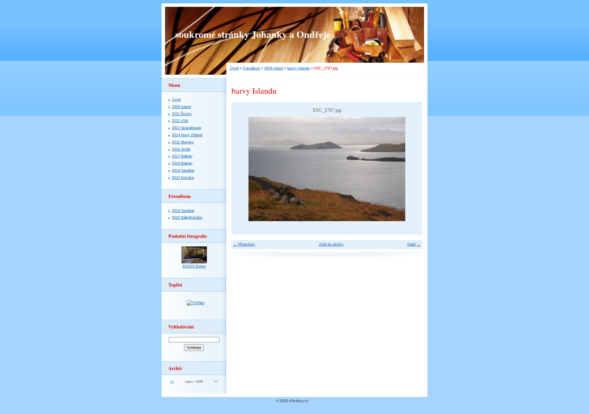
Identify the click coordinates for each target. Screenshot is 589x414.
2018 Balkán (182, 163)
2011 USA (180, 121)
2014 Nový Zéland (187, 135)
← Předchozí (244, 244)
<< (172, 381)
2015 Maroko (183, 142)
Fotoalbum (251, 68)
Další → (414, 244)
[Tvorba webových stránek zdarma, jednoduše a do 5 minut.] (310, 401)
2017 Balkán (182, 156)
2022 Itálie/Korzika (187, 217)
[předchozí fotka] (242, 169)
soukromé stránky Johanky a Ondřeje (252, 34)
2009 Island (273, 68)
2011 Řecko (182, 114)
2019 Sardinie (183, 170)
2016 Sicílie (181, 149)
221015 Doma (194, 266)
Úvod (234, 68)
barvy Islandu (298, 68)
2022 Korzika (183, 177)
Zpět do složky (331, 244)
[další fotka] (411, 169)
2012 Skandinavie (186, 128)
